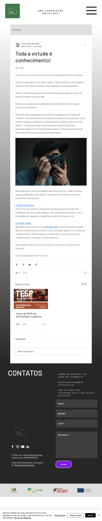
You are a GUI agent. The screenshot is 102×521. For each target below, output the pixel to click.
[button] (91, 10)
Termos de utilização (22, 517)
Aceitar (90, 515)
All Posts (17, 29)
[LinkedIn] (28, 447)
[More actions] (85, 45)
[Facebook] (13, 447)
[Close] (98, 515)
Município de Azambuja (24, 465)
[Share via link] (36, 264)
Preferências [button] (60, 515)
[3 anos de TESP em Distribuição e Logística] (31, 299)
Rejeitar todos (75, 515)
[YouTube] (23, 447)
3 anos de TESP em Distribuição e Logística (28, 315)
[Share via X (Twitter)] (23, 264)
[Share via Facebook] (16, 264)
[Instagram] (18, 447)
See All (84, 284)
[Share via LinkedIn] (29, 264)
